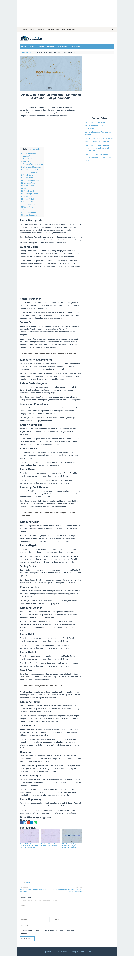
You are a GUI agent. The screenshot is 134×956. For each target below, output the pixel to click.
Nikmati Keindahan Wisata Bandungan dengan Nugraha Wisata (33, 889)
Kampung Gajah (28, 183)
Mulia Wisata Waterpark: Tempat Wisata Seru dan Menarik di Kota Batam (67, 889)
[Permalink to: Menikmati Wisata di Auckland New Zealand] (51, 836)
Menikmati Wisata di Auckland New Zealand (49, 845)
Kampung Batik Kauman (31, 180)
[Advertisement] (67, 13)
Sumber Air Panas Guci (30, 169)
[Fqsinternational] (31, 38)
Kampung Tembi (28, 204)
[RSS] (112, 29)
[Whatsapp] (35, 822)
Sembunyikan (36, 149)
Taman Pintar (27, 207)
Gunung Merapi (27, 156)
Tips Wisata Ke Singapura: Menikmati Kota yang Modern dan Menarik (71, 845)
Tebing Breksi (27, 188)
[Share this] (21, 822)
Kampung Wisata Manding (32, 164)
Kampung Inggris (29, 212)
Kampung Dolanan (29, 193)
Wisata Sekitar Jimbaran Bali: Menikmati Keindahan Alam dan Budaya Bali (29, 845)
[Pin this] (28, 822)
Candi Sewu (27, 201)
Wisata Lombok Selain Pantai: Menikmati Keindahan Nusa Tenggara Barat (99, 157)
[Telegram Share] (31, 822)
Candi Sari (26, 209)
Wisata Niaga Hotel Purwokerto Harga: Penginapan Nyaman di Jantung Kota (97, 148)
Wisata (28, 882)
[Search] (111, 46)
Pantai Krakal (27, 199)
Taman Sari (26, 161)
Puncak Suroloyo (29, 191)
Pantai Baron (27, 177)
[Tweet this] (24, 822)
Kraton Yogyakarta (29, 172)
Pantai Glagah (27, 185)
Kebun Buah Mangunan (31, 167)
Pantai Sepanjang (29, 215)
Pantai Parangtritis (28, 153)
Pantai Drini (26, 196)
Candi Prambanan (28, 158)
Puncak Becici (27, 175)
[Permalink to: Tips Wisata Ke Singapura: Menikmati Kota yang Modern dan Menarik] (72, 836)
